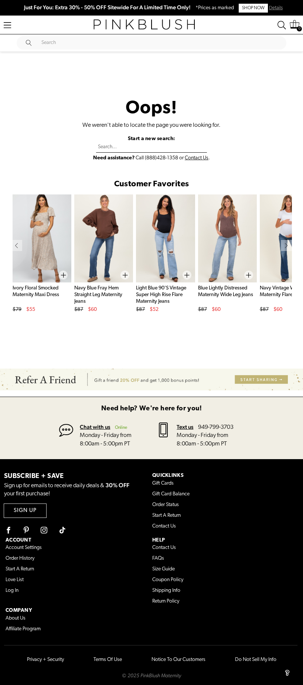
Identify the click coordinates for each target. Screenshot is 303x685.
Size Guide (163, 569)
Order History (20, 558)
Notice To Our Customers (178, 659)
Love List (15, 580)
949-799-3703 (216, 427)
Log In (12, 590)
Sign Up (25, 510)
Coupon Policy (167, 580)
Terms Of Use (107, 659)
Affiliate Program (23, 629)
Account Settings (24, 547)
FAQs (158, 558)
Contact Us (196, 158)
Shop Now (253, 8)
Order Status (165, 505)
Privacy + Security (45, 659)
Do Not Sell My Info (255, 659)
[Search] (282, 25)
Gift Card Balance (171, 494)
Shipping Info (166, 590)
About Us (15, 618)
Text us (185, 427)
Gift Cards (163, 483)
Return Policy (165, 601)
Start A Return (166, 515)
